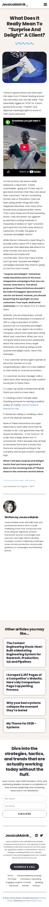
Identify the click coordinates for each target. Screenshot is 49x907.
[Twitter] (41, 835)
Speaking (39, 882)
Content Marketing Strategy (29, 875)
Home (10, 875)
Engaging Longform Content (18, 882)
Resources (13, 885)
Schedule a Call (24, 866)
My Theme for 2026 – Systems (21, 725)
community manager (13, 480)
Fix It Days (12, 879)
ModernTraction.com (33, 900)
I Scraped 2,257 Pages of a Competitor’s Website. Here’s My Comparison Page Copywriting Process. (24, 682)
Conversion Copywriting (30, 879)
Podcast (36, 885)
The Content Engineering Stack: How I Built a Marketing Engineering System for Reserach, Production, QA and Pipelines (24, 652)
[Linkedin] (36, 835)
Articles (25, 885)
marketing (30, 480)
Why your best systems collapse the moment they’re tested (23, 706)
